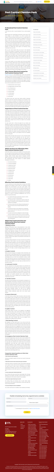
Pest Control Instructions (20, 1)
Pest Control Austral (42, 455)
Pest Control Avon (42, 458)
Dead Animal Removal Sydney (38, 57)
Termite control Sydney (37, 34)
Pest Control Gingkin (42, 437)
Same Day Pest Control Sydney (38, 55)
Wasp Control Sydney (32, 424)
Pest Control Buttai (42, 431)
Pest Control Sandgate (43, 433)
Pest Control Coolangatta (43, 429)
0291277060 (39, 1)
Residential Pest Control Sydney (38, 75)
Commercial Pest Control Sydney (38, 73)
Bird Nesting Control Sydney (37, 44)
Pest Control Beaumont (43, 441)
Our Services (26, 1)
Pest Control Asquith (42, 452)
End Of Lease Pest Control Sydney (38, 52)
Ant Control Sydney (36, 70)
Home (15, 1)
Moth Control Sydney (36, 47)
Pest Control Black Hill (43, 432)
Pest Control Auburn (42, 454)
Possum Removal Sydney (37, 42)
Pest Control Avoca (42, 456)
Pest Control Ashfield (43, 451)
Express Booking (47, 1)
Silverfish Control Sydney (37, 78)
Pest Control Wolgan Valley (44, 436)
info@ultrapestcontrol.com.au (11, 431)
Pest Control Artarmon (43, 447)
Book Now (27, 412)
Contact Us (30, 1)
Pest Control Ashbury (43, 448)
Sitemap (22, 428)
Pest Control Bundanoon (43, 440)
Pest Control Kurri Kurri (43, 445)
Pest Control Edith (42, 439)
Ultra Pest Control (8, 74)
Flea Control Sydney (31, 433)
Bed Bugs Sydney (31, 447)
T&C (29, 408)
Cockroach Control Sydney (37, 60)
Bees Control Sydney (36, 65)
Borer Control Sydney (36, 62)
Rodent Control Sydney (37, 39)
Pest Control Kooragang (43, 435)
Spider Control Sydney (36, 37)
